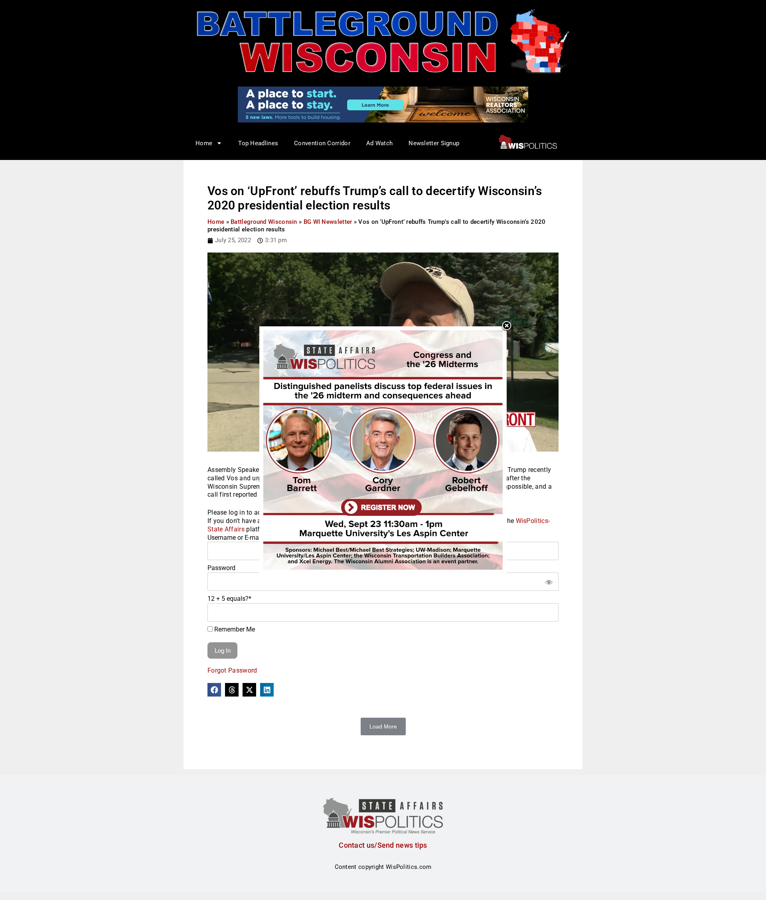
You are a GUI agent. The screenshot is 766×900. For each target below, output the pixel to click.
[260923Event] (383, 449)
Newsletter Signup (434, 143)
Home (215, 221)
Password (221, 568)
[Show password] (549, 581)
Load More (383, 726)
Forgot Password (232, 670)
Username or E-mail (234, 537)
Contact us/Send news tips (383, 845)
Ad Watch (379, 143)
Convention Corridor (322, 143)
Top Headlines (258, 143)
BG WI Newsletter (328, 221)
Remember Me (234, 629)
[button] (214, 690)
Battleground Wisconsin (264, 221)
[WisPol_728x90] (383, 104)
